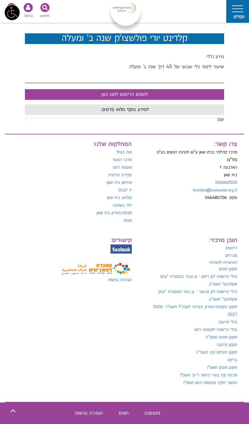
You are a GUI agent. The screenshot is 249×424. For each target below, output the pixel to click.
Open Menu (237, 11)
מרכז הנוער (122, 159)
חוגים (123, 413)
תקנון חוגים (228, 269)
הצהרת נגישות (120, 280)
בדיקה (232, 360)
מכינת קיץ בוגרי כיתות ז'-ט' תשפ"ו (208, 375)
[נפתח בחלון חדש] (95, 265)
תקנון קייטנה (227, 344)
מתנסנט (152, 413)
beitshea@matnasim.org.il (215, 190)
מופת (128, 220)
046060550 (226, 182)
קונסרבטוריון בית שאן (114, 212)
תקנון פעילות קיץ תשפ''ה (216, 352)
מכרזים (231, 255)
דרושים (231, 248)
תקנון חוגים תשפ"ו (222, 367)
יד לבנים (125, 190)
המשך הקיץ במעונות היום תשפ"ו (210, 382)
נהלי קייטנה (227, 322)
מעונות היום (122, 167)
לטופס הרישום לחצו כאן (124, 94)
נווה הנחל (124, 152)
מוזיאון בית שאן (119, 182)
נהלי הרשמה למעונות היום (215, 329)
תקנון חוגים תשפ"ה (221, 337)
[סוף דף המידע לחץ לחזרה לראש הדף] (13, 411)
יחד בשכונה (122, 205)
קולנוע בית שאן (119, 197)
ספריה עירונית (120, 175)
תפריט (239, 16)
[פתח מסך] (12, 12)
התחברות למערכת (223, 262)
